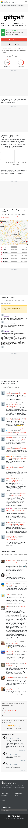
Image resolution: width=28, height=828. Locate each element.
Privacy (3, 800)
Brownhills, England (22, 439)
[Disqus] (14, 331)
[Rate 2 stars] (11, 726)
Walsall (22, 216)
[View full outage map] (14, 232)
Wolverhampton (5, 217)
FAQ (2, 798)
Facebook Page (8, 712)
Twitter (16, 795)
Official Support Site (9, 715)
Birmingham (17, 216)
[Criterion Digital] (14, 816)
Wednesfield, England (20, 419)
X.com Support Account (10, 710)
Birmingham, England (20, 393)
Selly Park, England (20, 524)
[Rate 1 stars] (9, 726)
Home (2, 5)
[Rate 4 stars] (16, 726)
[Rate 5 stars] (19, 726)
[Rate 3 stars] (14, 726)
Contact (3, 803)
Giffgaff (14, 5)
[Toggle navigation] (26, 2)
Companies (7, 5)
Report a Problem (14, 39)
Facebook (17, 798)
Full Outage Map (15, 44)
